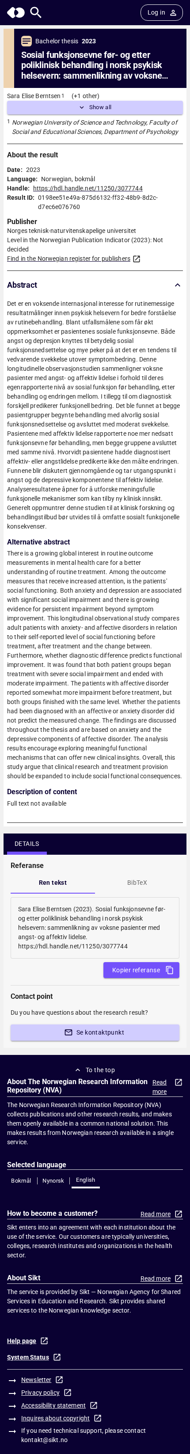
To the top (100, 1069)
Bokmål (21, 1180)
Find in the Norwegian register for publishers (68, 258)
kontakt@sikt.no (44, 1439)
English (85, 1179)
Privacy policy (40, 1392)
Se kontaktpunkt (100, 1032)
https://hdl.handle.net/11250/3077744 (88, 188)
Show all (100, 107)
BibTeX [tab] (137, 882)
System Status (28, 1357)
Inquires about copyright (55, 1418)
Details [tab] (27, 843)
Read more (159, 1087)
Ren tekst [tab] (53, 882)
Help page (21, 1340)
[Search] (36, 12)
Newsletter (36, 1379)
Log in (156, 12)
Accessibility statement (53, 1405)
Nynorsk (53, 1180)
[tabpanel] (95, 928)
